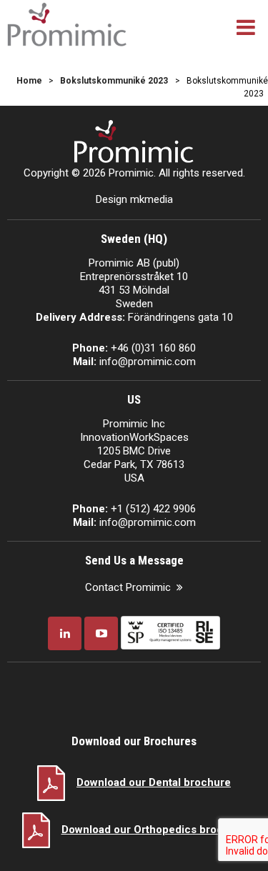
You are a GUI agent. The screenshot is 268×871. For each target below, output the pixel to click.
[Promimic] (66, 23)
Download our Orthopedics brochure (154, 829)
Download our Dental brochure (153, 782)
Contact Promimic (128, 587)
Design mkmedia (134, 199)
